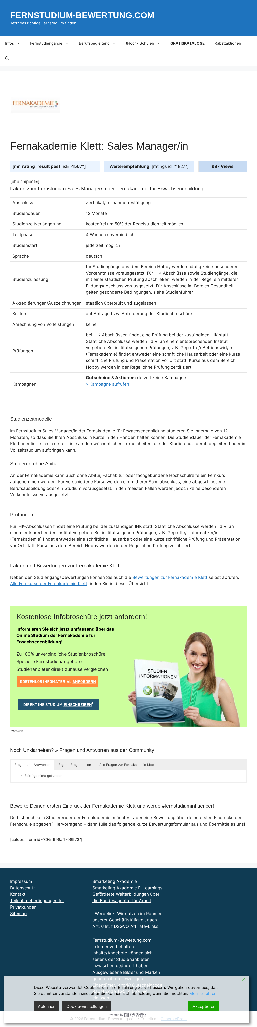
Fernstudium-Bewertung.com (82, 15)
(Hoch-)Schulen (140, 43)
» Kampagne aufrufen (107, 384)
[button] (7, 58)
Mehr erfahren (202, 993)
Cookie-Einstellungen (86, 1006)
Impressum (21, 881)
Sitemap (18, 913)
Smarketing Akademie (114, 881)
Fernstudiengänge (46, 43)
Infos (9, 43)
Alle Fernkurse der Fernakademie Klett (48, 583)
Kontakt (17, 894)
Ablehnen (46, 1006)
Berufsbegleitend (94, 43)
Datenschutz (22, 887)
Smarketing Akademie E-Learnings (127, 887)
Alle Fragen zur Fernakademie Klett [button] (126, 765)
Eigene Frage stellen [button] (75, 765)
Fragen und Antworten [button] (32, 765)
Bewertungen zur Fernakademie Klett (169, 577)
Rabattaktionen (228, 43)
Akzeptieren (203, 1006)
